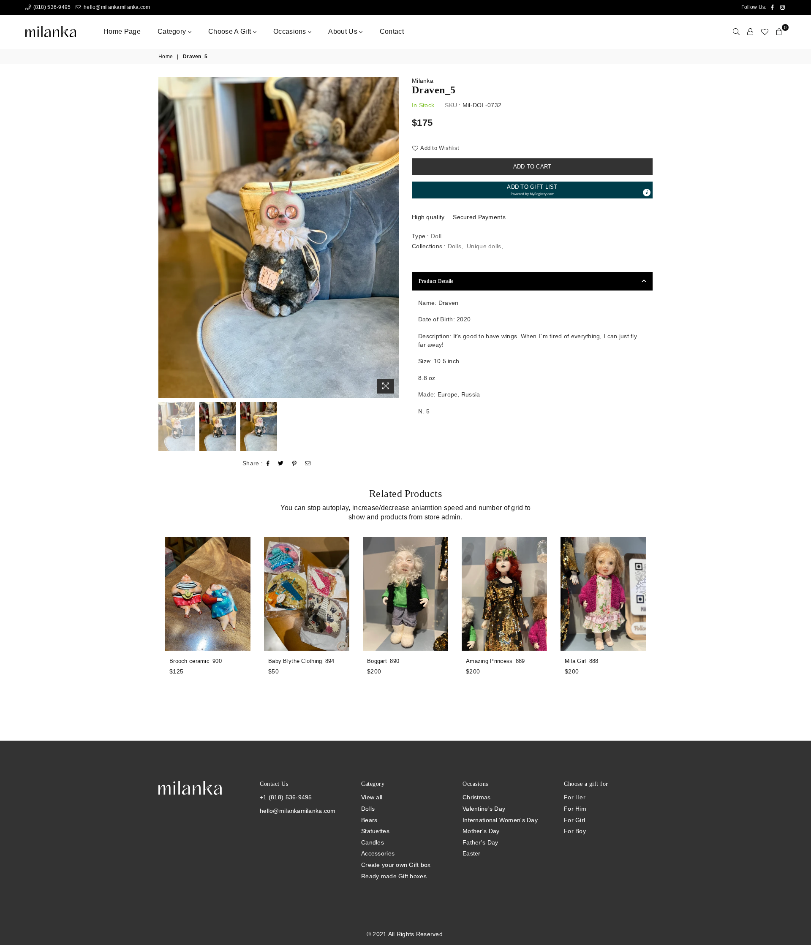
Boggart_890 (383, 661)
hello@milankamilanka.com (116, 7)
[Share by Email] (308, 464)
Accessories (378, 853)
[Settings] (750, 31)
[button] (532, 190)
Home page (122, 31)
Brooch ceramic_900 (195, 661)
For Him (575, 808)
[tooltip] (646, 192)
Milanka (422, 80)
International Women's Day (500, 820)
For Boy (575, 831)
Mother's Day (481, 831)
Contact (392, 31)
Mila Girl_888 (582, 661)
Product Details (436, 281)
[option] (278, 237)
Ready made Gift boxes (394, 876)
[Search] (736, 31)
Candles (372, 842)
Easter (472, 853)
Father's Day (480, 842)
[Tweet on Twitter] (281, 464)
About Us (343, 31)
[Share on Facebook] (268, 464)
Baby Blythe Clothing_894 (301, 661)
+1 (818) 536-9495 (286, 797)
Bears (369, 820)
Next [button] (391, 237)
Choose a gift (230, 31)
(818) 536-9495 (51, 7)
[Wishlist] (764, 31)
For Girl (574, 820)
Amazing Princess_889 (495, 661)
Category (173, 31)
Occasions (290, 31)
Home (165, 57)
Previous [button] (165, 237)
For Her (574, 797)
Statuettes (375, 831)
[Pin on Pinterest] (294, 464)
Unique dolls (484, 246)
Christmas (477, 797)
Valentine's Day (484, 808)
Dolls (454, 246)
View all (371, 797)
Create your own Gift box (396, 864)
